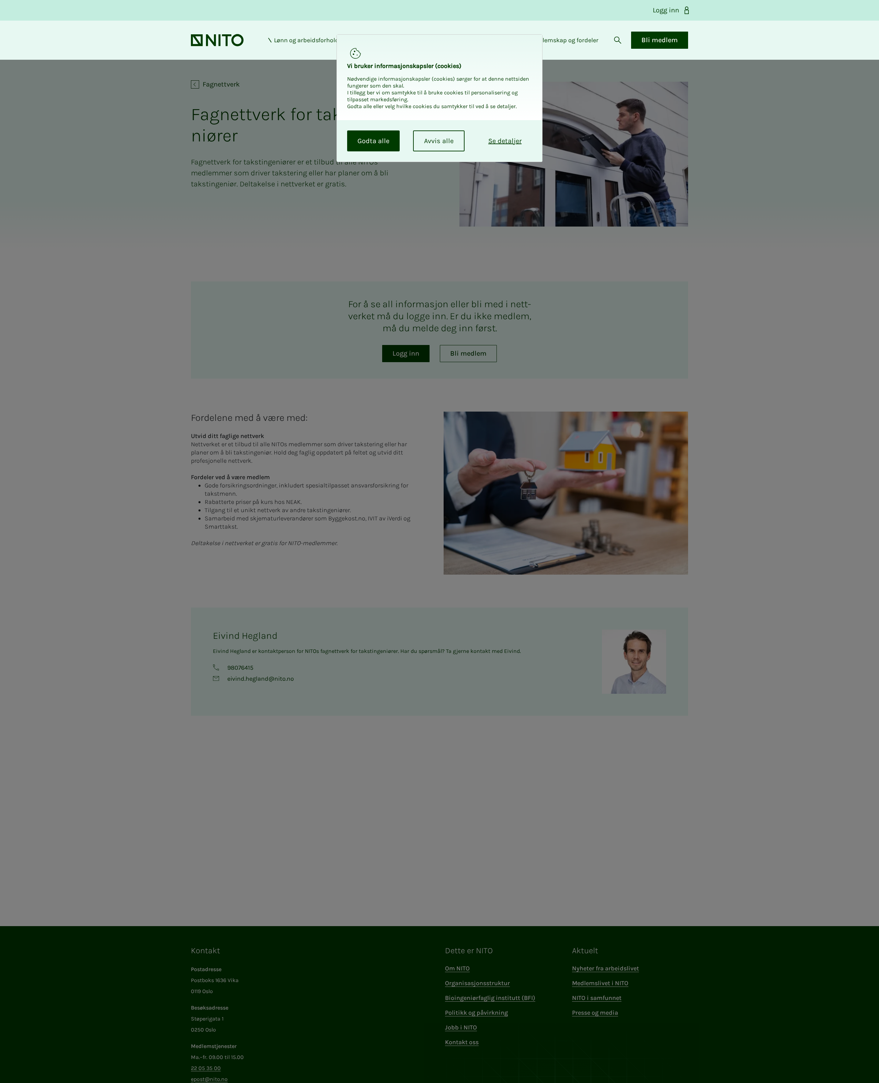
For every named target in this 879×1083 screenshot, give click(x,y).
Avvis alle (439, 141)
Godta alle (373, 141)
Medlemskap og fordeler (564, 40)
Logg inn (666, 10)
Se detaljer (505, 141)
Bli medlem (659, 40)
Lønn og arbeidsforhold (306, 40)
